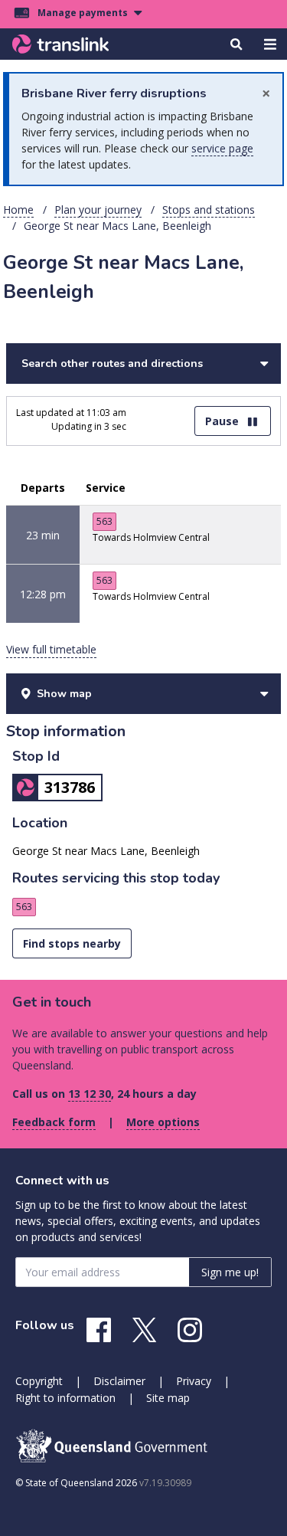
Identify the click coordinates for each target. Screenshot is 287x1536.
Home (18, 209)
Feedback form (54, 1122)
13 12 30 (89, 1093)
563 (104, 521)
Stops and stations (208, 209)
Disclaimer (119, 1381)
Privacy (193, 1381)
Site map (168, 1397)
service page (222, 148)
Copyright (39, 1381)
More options (163, 1122)
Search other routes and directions (112, 363)
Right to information (65, 1397)
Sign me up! (230, 1272)
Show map (64, 693)
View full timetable (51, 649)
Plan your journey (98, 209)
